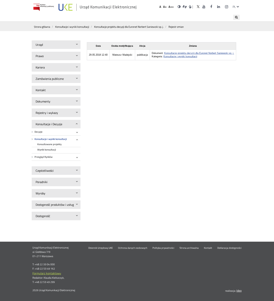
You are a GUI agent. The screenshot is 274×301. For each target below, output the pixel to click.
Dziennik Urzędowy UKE (100, 248)
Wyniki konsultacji (46, 149)
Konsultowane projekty (49, 144)
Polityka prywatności (163, 248)
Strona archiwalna (189, 248)
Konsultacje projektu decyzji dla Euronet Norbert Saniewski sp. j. (199, 53)
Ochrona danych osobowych (132, 248)
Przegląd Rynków (43, 157)
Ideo (239, 290)
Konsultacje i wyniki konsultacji (50, 139)
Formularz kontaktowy (46, 273)
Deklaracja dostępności (229, 248)
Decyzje (38, 132)
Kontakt (208, 248)
